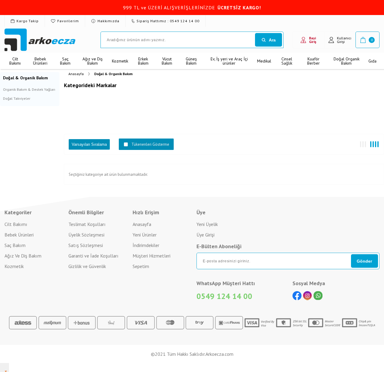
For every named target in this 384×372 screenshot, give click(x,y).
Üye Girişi (205, 235)
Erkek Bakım (143, 61)
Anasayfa (142, 224)
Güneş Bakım (191, 61)
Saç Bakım (65, 61)
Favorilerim (68, 21)
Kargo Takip (27, 21)
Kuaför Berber (313, 61)
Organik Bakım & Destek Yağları (29, 89)
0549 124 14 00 (224, 296)
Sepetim (141, 266)
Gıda (372, 61)
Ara (272, 40)
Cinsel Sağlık (286, 61)
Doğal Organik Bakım (346, 61)
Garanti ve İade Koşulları (93, 256)
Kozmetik (120, 61)
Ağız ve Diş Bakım (92, 61)
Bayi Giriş (312, 40)
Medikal (264, 61)
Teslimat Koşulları (87, 224)
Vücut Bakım (167, 61)
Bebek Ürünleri (40, 61)
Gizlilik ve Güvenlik (87, 266)
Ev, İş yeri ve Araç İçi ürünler (229, 61)
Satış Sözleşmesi (85, 245)
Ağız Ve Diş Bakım (22, 256)
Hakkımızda (108, 21)
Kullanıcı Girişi (344, 40)
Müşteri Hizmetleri (151, 256)
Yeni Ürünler (145, 235)
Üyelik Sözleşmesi (86, 235)
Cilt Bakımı (15, 61)
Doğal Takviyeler (16, 98)
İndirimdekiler (146, 245)
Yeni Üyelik (207, 224)
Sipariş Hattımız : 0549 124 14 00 (168, 21)
